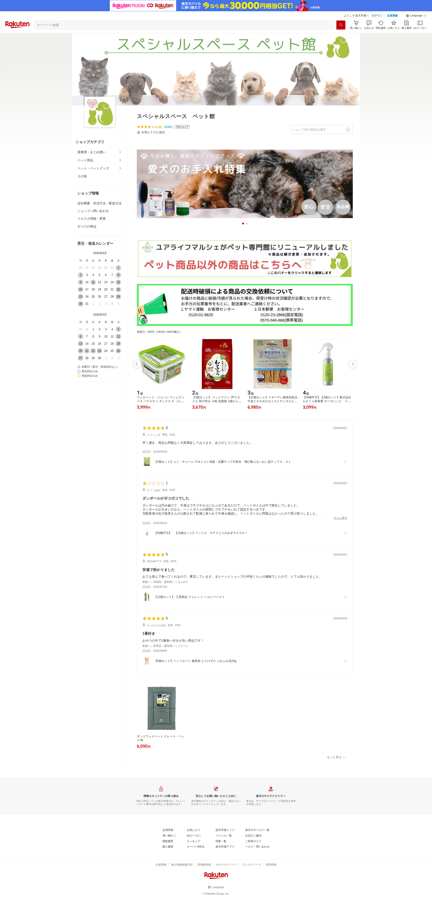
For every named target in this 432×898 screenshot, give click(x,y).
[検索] (340, 25)
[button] (416, 15)
